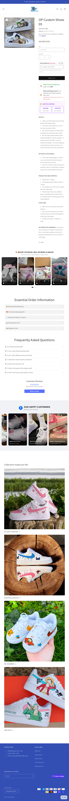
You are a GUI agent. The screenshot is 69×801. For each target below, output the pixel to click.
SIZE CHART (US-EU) (44, 41)
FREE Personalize (47, 63)
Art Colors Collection (11, 532)
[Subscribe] (32, 776)
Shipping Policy (39, 766)
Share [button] (42, 242)
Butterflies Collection (11, 598)
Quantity (41, 54)
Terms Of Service (39, 762)
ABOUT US (37, 751)
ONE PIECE (7, 730)
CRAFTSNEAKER (11, 797)
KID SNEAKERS (9, 664)
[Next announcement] (66, 2)
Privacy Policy (38, 755)
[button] (3, 9)
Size (40, 46)
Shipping (41, 31)
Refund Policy (38, 758)
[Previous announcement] (3, 2)
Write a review (34, 391)
